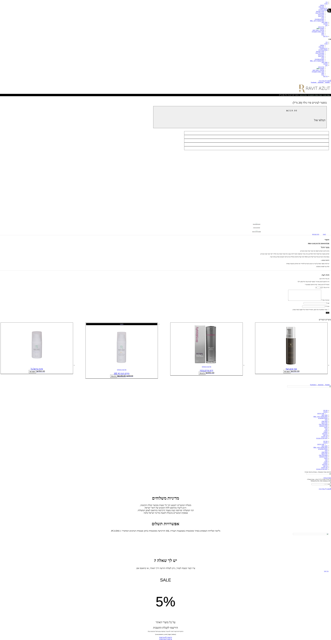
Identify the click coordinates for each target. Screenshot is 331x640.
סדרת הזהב (321, 27)
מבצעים (322, 28)
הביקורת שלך (325, 300)
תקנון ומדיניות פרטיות (322, 438)
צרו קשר (325, 36)
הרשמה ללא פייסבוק (165, 637)
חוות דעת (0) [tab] (315, 234)
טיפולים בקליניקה (323, 10)
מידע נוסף (202, 373)
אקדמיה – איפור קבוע (318, 30)
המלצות (322, 5)
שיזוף (322, 17)
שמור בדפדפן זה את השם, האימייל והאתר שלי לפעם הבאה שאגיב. (309, 309)
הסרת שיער (321, 14)
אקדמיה (325, 24)
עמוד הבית (326, 95)
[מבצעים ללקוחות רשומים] (257, 229)
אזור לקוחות (324, 436)
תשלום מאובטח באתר (256, 224)
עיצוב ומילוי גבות (319, 13)
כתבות (326, 427)
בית (327, 2)
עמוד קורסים (320, 413)
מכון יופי (325, 410)
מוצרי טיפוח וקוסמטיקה (318, 31)
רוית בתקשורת (324, 8)
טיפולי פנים (321, 16)
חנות (326, 25)
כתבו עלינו (321, 6)
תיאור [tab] (324, 234)
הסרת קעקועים (320, 11)
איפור (322, 33)
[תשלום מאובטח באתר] (257, 222)
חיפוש (329, 484)
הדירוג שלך (325, 287)
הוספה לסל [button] (287, 371)
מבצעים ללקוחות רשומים (256, 231)
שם (327, 303)
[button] (165, 39)
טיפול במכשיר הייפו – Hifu (317, 20)
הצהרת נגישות (327, 478)
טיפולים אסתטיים (319, 19)
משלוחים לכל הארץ (256, 227)
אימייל (327, 306)
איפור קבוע (325, 22)
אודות (326, 3)
